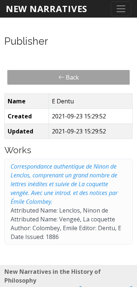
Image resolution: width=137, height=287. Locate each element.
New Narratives (46, 9)
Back (71, 77)
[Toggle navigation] (121, 8)
